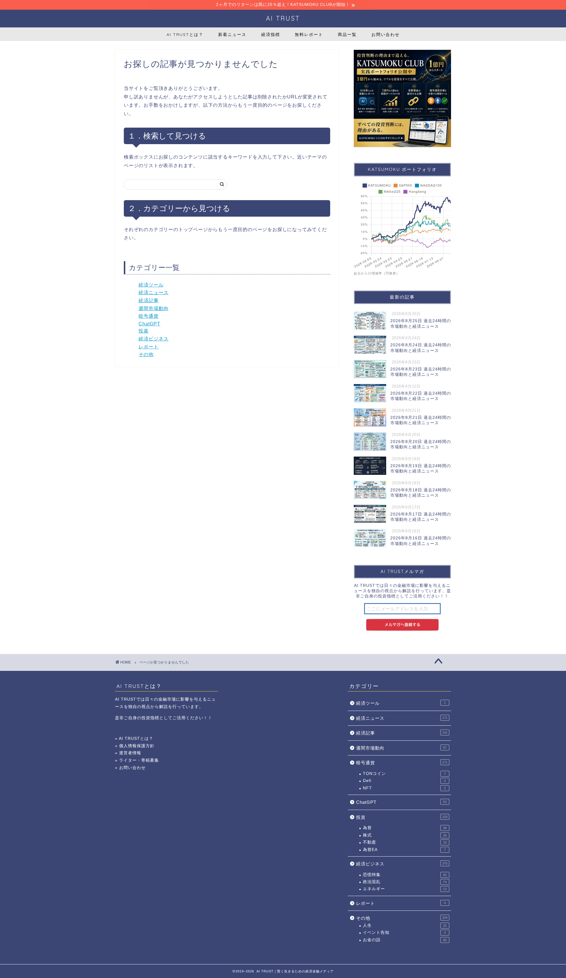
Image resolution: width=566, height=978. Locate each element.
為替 (405, 828)
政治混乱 (405, 882)
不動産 (405, 842)
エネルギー (405, 889)
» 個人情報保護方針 (134, 746)
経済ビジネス (154, 338)
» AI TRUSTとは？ (134, 738)
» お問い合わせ (130, 767)
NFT (404, 788)
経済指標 (270, 34)
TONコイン (404, 773)
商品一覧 (347, 34)
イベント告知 (404, 932)
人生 (405, 925)
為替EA (404, 849)
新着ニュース (232, 34)
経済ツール (151, 284)
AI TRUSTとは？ (185, 34)
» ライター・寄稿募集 (137, 760)
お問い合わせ (385, 34)
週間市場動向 (154, 308)
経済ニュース (154, 292)
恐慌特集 (405, 874)
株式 (405, 835)
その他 (146, 354)
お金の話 (405, 940)
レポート (149, 346)
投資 (144, 330)
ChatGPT (149, 323)
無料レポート (309, 34)
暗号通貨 (149, 316)
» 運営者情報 (128, 753)
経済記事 (149, 300)
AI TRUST (283, 18)
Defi (404, 780)
